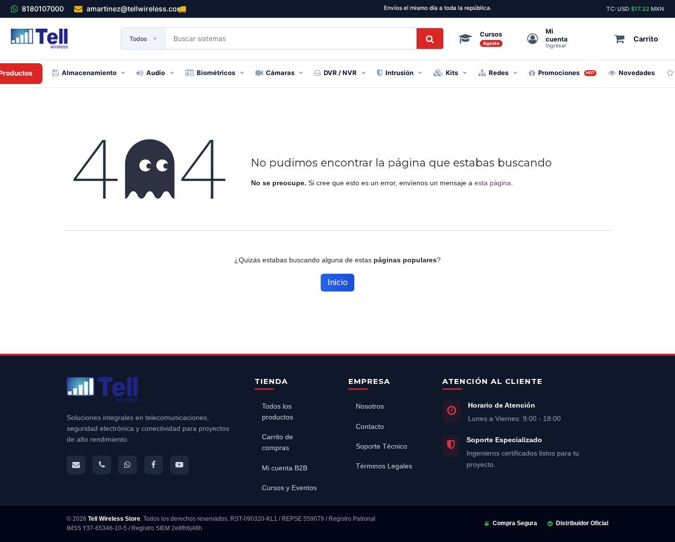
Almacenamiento (89, 73)
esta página (492, 183)
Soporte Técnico (381, 446)
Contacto (370, 426)
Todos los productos (277, 412)
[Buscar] (430, 38)
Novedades (637, 73)
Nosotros (370, 406)
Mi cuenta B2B (284, 468)
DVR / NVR (340, 73)
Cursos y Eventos (289, 488)
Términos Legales (384, 466)
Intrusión (399, 73)
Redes (498, 73)
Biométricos (216, 73)
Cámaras (280, 73)
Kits (452, 73)
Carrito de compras (277, 442)
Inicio (337, 282)
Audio (155, 73)
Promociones (566, 73)
